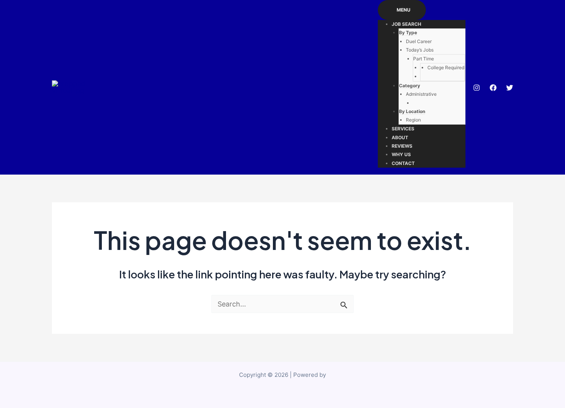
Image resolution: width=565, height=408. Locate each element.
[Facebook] (493, 87)
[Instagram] (476, 87)
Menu (403, 10)
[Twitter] (509, 87)
